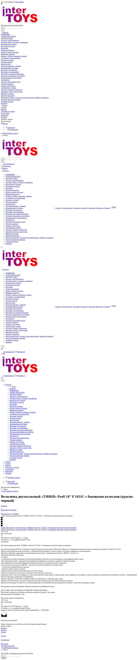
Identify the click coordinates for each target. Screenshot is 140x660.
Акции (3, 632)
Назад (14, 387)
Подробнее (20, 2)
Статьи (3, 636)
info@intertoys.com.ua (10, 133)
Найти (4, 658)
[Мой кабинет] (2, 349)
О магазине (5, 640)
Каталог (13, 389)
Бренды (4, 630)
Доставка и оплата (8, 646)
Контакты (4, 644)
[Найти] (2, 30)
